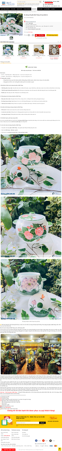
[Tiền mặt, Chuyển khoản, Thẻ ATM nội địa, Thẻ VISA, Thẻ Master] (46, 445)
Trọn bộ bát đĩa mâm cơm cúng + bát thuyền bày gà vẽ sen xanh (54, 46)
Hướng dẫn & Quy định (5, 442)
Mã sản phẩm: (26, 17)
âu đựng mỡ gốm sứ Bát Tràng (14, 96)
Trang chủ (2, 11)
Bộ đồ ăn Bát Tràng (14, 11)
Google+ (46, 440)
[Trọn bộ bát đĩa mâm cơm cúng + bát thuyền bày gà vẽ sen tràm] (39, 49)
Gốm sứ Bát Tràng (28, 445)
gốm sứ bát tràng (28, 3)
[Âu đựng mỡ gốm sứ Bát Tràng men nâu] (23, 49)
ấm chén (25, 4)
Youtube (53, 440)
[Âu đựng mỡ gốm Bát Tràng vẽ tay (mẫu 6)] (11, 24)
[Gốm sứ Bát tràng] (8, 3)
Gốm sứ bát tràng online (6, 445)
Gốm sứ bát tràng (15, 432)
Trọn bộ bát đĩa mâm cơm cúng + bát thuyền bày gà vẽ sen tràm (38, 56)
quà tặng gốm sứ (20, 4)
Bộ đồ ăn (7, 11)
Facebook (39, 440)
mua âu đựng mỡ (6, 327)
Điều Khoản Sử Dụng (16, 439)
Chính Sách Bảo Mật (15, 437)
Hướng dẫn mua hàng (42, 38)
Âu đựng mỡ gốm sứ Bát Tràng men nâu (23, 56)
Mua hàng (41, 35)
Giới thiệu (24, 432)
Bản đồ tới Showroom (48, 2)
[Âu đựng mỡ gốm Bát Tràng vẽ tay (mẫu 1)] (8, 49)
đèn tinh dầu (36, 4)
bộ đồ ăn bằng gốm (30, 4)
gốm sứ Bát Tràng (13, 127)
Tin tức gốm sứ (25, 434)
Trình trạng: (26, 32)
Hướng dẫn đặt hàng (5, 437)
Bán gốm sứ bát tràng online (17, 445)
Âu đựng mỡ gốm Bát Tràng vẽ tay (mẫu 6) (28, 11)
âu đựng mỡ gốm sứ (14, 85)
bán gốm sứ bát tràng (35, 3)
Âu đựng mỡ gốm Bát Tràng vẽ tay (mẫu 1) (8, 56)
